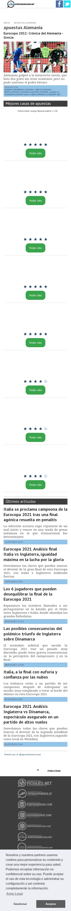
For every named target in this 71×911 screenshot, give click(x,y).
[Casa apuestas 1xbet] (35, 317)
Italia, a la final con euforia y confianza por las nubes (30, 674)
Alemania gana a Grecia (25, 94)
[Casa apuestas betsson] (35, 365)
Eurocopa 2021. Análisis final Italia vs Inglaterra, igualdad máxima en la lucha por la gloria (34, 554)
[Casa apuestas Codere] (35, 270)
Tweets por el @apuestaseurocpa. (22, 754)
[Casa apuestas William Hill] (35, 128)
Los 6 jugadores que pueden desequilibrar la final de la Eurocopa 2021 (30, 594)
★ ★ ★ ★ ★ (35, 144)
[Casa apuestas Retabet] (35, 223)
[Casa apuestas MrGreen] (35, 459)
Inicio (7, 22)
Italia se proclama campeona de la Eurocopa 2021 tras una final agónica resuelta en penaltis (35, 514)
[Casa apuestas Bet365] (35, 175)
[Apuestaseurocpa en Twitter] (67, 1)
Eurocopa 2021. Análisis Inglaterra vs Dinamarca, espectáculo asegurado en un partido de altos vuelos (31, 714)
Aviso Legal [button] (14, 893)
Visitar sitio (35, 153)
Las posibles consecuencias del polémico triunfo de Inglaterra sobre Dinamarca (33, 634)
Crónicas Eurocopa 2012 (49, 94)
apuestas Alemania (25, 22)
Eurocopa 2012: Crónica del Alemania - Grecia (33, 35)
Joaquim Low (10, 89)
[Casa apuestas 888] (35, 412)
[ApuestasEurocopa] (21, 1)
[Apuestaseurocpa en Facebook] (59, 1)
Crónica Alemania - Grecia (29, 89)
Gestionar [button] (20, 903)
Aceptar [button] (51, 903)
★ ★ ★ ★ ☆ (35, 381)
